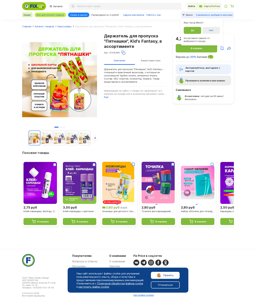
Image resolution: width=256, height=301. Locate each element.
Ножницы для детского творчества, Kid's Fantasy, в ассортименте (119, 211)
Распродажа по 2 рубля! (105, 14)
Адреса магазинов (133, 14)
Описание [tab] (119, 60)
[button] (56, 127)
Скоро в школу (78, 14)
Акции (27, 14)
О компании (117, 261)
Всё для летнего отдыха (50, 14)
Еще (106, 97)
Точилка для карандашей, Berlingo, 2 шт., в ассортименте (158, 211)
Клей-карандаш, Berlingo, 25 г (40, 211)
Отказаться (165, 285)
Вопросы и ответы (84, 261)
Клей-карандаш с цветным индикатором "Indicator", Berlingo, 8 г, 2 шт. (79, 211)
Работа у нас (153, 14)
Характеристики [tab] (150, 60)
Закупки (114, 266)
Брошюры (79, 266)
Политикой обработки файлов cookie (120, 283)
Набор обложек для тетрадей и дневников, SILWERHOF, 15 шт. (197, 211)
